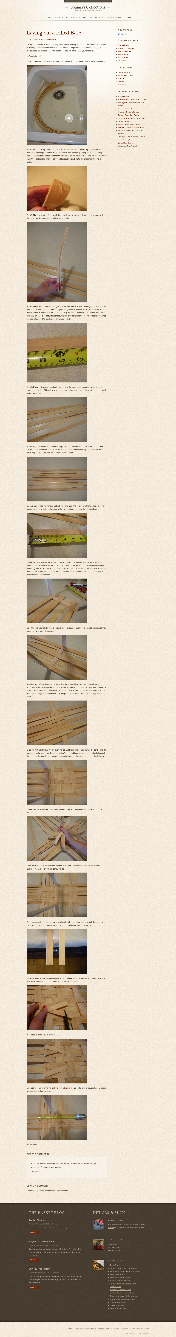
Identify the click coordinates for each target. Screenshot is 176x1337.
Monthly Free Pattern (125, 75)
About (111, 17)
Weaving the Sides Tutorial (127, 146)
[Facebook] (119, 35)
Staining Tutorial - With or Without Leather (132, 99)
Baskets (48, 17)
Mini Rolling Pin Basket (68, 1249)
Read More (34, 1232)
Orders (102, 17)
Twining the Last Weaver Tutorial (129, 124)
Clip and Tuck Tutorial (125, 143)
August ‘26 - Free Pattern (126, 48)
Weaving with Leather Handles (128, 112)
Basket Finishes (123, 45)
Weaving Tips (122, 85)
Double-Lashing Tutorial (126, 140)
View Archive (122, 61)
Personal (121, 78)
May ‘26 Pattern (123, 57)
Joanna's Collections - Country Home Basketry (87, 8)
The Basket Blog (47, 1213)
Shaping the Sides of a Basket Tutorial (131, 137)
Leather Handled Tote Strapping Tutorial (131, 118)
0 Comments (55, 1273)
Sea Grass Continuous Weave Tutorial (131, 127)
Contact (120, 17)
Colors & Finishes (79, 17)
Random (121, 82)
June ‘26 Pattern (123, 54)
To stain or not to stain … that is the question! (124, 1296)
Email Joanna (112, 1244)
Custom (93, 17)
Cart (128, 17)
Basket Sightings (124, 72)
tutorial (60, 1088)
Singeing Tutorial (124, 121)
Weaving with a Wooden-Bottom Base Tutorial (125, 1271)
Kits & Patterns (62, 17)
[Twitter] (122, 35)
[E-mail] (125, 35)
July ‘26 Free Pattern (125, 51)
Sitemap (71, 1329)
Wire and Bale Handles (126, 109)
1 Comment (52, 39)
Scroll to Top (28, 1328)
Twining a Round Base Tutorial (128, 115)
